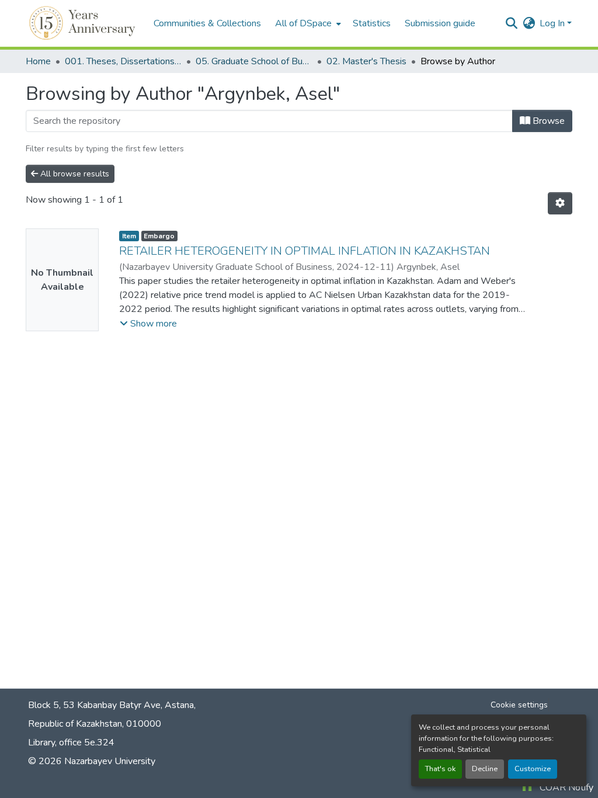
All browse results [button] (73, 173)
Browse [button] (547, 121)
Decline (485, 769)
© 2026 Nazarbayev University (91, 761)
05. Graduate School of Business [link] (254, 61)
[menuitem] (307, 23)
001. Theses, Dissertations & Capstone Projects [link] (123, 61)
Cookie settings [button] (519, 704)
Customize (532, 769)
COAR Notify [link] (566, 787)
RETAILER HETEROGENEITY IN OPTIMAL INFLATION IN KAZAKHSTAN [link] (304, 251)
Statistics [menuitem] (372, 23)
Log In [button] (553, 23)
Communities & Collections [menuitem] (207, 23)
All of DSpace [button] (303, 23)
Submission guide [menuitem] (440, 23)
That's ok (440, 769)
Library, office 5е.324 (71, 742)
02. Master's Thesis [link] (366, 61)
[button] (84, 23)
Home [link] (38, 61)
